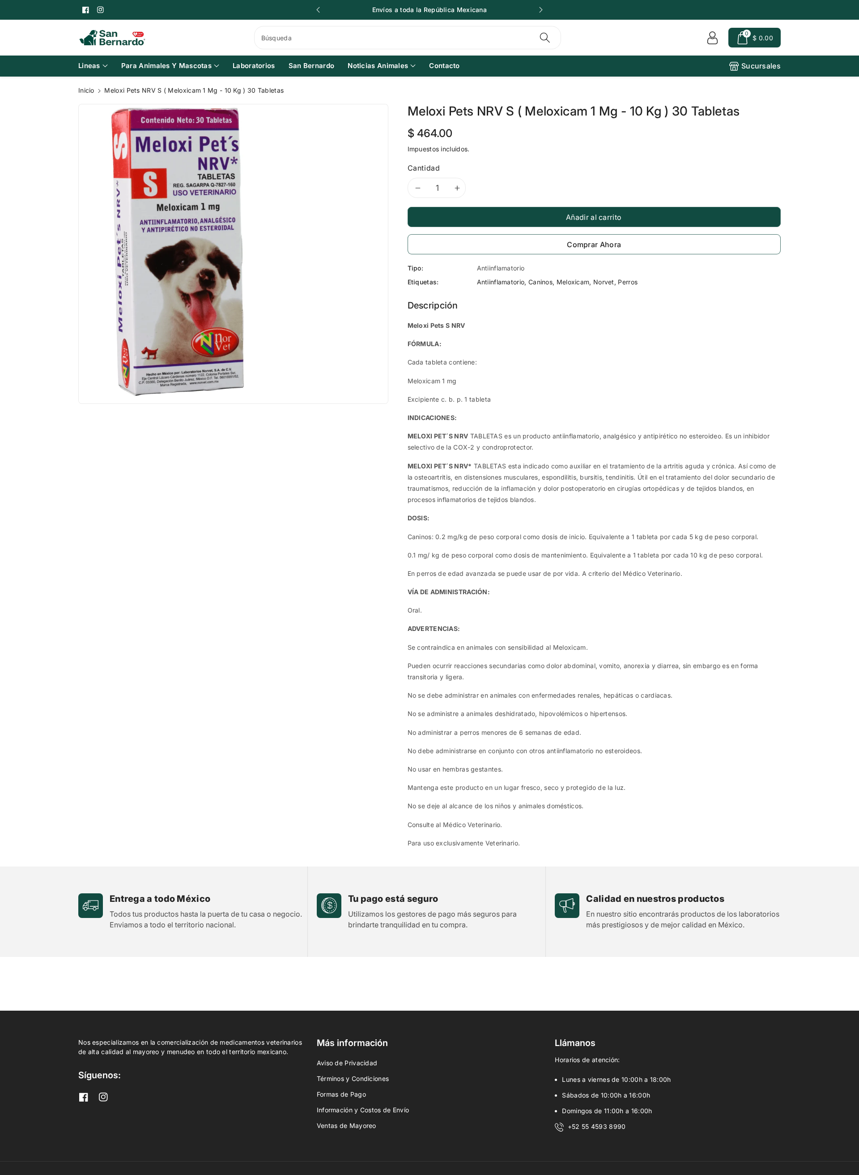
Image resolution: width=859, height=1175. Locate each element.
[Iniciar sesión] (712, 37)
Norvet (603, 282)
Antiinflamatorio (501, 282)
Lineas (89, 65)
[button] (754, 37)
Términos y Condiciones (353, 1078)
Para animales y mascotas (166, 65)
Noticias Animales (378, 65)
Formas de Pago (341, 1094)
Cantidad (424, 167)
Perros (628, 282)
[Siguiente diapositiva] (541, 10)
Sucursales (761, 65)
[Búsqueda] (545, 37)
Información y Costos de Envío (363, 1110)
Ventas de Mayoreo (346, 1125)
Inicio (86, 90)
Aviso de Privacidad (347, 1063)
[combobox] (408, 37)
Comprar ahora (594, 244)
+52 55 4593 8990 (597, 1126)
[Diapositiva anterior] (318, 10)
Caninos (540, 282)
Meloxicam (573, 282)
